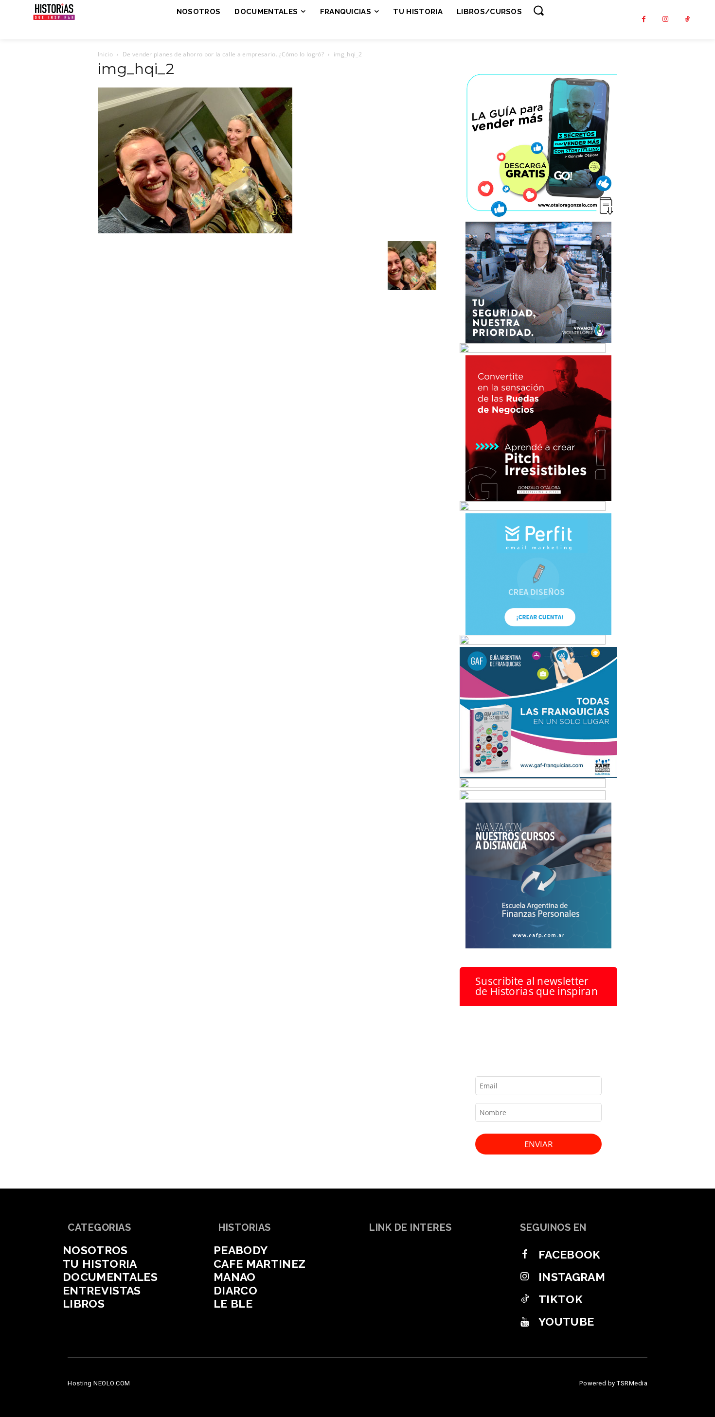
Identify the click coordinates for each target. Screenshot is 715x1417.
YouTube (566, 1321)
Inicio (105, 54)
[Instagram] (665, 19)
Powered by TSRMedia (613, 1383)
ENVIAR (538, 1144)
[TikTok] (687, 19)
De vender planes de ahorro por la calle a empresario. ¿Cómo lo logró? (223, 54)
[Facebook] (643, 19)
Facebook (569, 1254)
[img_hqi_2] (195, 231)
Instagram (571, 1276)
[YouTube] (525, 1321)
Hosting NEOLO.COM (99, 1383)
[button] (538, 10)
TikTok (560, 1299)
